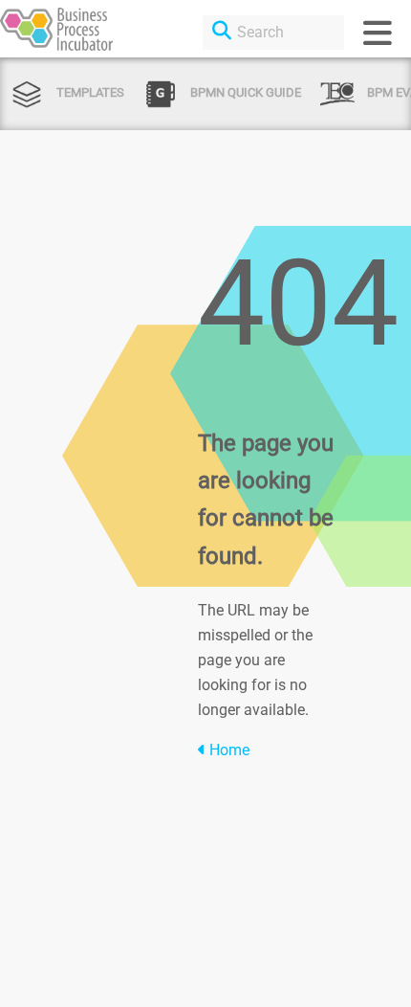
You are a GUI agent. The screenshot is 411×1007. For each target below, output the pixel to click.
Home (227, 750)
